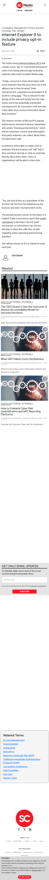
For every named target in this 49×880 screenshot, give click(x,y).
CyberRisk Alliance (17, 841)
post (19, 95)
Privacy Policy (42, 586)
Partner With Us (24, 855)
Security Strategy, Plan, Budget (23, 29)
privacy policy (36, 870)
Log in (19, 10)
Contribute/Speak (17, 852)
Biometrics (8, 751)
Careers (35, 841)
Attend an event (27, 852)
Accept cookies (24, 877)
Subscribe (24, 591)
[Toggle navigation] (4, 4)
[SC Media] (24, 5)
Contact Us (27, 841)
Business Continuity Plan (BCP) (18, 755)
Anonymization (10, 744)
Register (28, 10)
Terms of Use (34, 586)
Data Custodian (10, 770)
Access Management (14, 740)
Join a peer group (38, 852)
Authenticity (9, 748)
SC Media (8, 841)
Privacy (31, 27)
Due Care (7, 774)
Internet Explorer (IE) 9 (30, 63)
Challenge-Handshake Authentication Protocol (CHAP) (21, 761)
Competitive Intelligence (15, 766)
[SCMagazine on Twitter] (24, 829)
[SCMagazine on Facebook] (18, 829)
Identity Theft (10, 778)
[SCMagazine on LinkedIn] (30, 829)
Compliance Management (14, 27)
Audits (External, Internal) (17, 302)
